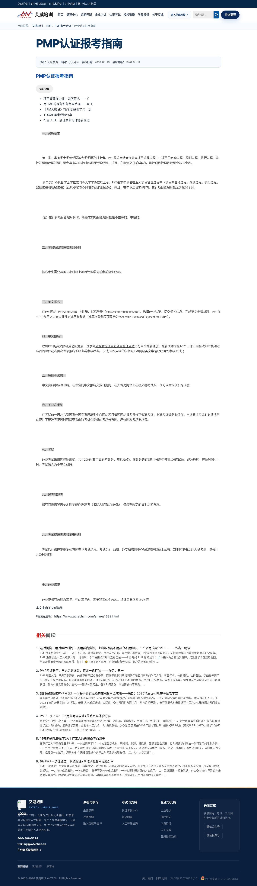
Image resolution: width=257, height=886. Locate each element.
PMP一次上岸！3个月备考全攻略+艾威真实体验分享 (75, 716)
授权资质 (129, 14)
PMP (49, 25)
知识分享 (44, 89)
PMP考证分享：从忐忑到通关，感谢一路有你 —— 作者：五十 (82, 670)
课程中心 (72, 14)
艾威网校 (37, 866)
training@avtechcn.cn (31, 844)
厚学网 (50, 866)
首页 (60, 14)
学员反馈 (143, 14)
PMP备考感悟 (63, 25)
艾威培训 (37, 25)
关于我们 (147, 878)
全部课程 (88, 810)
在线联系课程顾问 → (29, 849)
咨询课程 (230, 14)
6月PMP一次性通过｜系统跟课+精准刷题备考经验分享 (77, 761)
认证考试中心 (130, 810)
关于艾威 (157, 14)
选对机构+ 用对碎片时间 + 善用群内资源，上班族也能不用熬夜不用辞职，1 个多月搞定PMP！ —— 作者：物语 (115, 648)
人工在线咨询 (130, 823)
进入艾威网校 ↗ (179, 14)
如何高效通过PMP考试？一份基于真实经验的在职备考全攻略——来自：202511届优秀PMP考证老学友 (109, 693)
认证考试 (115, 14)
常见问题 (127, 816)
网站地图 (161, 878)
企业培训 (166, 810)
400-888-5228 (27, 838)
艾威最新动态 (168, 836)
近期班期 (88, 816)
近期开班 (86, 14)
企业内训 (100, 14)
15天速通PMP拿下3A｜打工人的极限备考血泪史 (72, 738)
